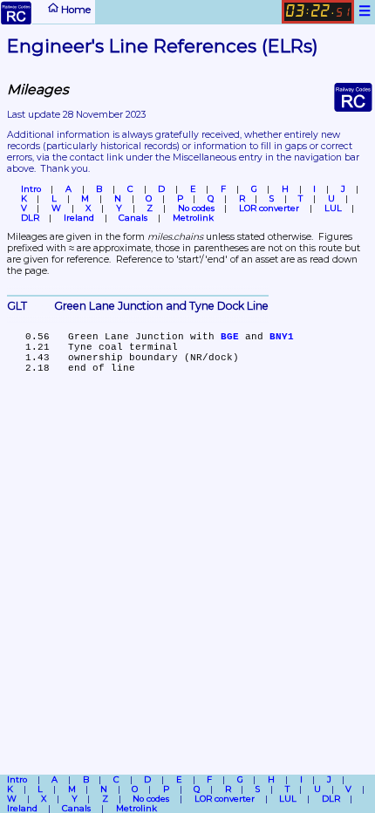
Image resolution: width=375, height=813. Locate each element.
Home (74, 9)
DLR (30, 217)
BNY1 (281, 336)
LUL (333, 208)
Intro (31, 189)
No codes (196, 208)
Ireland (79, 217)
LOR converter (269, 208)
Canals (133, 217)
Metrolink (193, 217)
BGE (230, 336)
